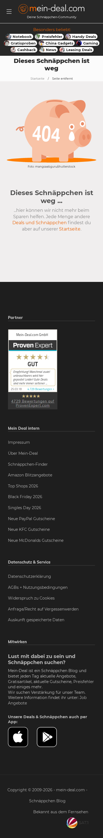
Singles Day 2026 (24, 507)
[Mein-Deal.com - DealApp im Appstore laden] (22, 737)
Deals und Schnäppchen (39, 222)
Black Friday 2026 (25, 496)
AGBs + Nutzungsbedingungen (38, 587)
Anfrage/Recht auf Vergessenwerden (43, 609)
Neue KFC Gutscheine (29, 529)
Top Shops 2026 (23, 486)
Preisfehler (83, 681)
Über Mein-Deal (23, 453)
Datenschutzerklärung (29, 576)
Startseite (37, 79)
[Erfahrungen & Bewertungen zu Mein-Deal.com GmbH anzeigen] (32, 369)
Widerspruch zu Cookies (31, 598)
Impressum (19, 442)
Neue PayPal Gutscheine (31, 518)
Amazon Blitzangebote (30, 475)
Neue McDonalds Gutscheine (35, 540)
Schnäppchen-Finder (28, 464)
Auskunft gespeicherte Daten (36, 619)
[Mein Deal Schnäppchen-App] (51, 737)
